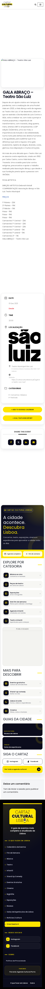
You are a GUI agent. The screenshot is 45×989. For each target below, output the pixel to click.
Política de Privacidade (16, 961)
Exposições (11, 900)
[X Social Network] (18, 442)
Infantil (10, 870)
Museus (10, 906)
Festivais (14, 397)
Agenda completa (14, 554)
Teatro (9, 865)
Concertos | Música (18, 395)
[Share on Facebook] (11, 442)
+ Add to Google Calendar (22, 410)
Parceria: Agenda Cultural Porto (22, 972)
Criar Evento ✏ (13, 924)
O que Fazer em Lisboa (19, 983)
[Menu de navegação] (40, 5)
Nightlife (10, 894)
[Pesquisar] (35, 4)
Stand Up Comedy (14, 876)
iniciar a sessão (18, 789)
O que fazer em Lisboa (19, 841)
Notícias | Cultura (14, 918)
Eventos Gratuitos (14, 882)
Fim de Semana (13, 853)
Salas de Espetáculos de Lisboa (20, 912)
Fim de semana (34, 554)
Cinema (10, 888)
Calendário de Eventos (16, 847)
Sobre (11, 955)
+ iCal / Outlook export (22, 418)
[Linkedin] (26, 442)
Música (10, 859)
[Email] (33, 442)
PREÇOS (5, 197)
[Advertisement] (22, 33)
